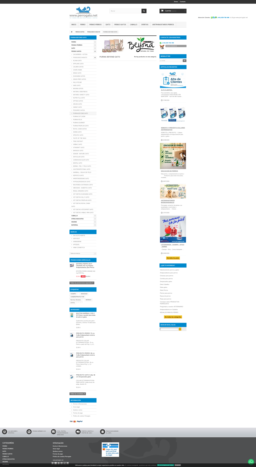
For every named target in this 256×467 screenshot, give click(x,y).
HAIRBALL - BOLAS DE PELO (82, 172)
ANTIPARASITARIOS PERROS (163, 24)
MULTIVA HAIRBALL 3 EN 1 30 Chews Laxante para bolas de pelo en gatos (86, 315)
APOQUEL (76, 244)
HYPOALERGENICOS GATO (81, 181)
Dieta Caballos (164, 284)
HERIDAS (88, 300)
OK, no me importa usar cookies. (166, 465)
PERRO (82, 24)
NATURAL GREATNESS (80, 91)
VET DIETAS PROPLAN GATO (82, 200)
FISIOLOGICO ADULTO (80, 57)
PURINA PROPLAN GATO (80, 126)
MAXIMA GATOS (78, 88)
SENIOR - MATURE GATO (81, 153)
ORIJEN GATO (77, 104)
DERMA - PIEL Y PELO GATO (82, 166)
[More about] (78, 293)
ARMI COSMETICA (79, 247)
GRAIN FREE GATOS (79, 79)
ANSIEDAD (84, 294)
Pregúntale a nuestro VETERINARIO (171, 306)
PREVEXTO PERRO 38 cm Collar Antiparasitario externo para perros (85, 355)
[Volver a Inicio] (72, 32)
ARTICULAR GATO (78, 157)
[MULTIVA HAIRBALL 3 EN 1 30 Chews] (72, 315)
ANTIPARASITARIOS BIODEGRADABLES (168, 201)
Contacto (183, 1)
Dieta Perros (164, 290)
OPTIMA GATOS (78, 101)
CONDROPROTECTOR (77, 297)
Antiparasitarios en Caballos (169, 309)
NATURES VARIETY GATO (81, 95)
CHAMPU (73, 294)
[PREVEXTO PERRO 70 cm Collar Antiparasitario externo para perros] (72, 335)
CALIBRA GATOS (78, 67)
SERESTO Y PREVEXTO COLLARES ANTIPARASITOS (173, 129)
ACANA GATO (77, 60)
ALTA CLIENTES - (167, 90)
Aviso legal (76, 407)
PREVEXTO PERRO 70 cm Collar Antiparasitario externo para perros (85, 335)
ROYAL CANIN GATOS (80, 129)
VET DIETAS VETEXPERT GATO (83, 209)
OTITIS (72, 303)
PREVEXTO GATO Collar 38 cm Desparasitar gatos (85, 376)
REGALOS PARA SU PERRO (169, 312)
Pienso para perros (166, 293)
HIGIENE (74, 222)
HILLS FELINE (77, 82)
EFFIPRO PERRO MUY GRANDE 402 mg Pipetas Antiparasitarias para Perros (85, 265)
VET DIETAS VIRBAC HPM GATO (83, 212)
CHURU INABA (77, 70)
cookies (84, 465)
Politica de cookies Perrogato (81, 416)
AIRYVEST (76, 238)
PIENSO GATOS (120, 24)
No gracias (177, 465)
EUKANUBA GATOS (79, 76)
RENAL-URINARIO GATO (80, 191)
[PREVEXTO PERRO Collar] (72, 355)
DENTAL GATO (77, 163)
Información (76, 400)
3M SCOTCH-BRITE (79, 235)
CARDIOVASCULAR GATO (81, 160)
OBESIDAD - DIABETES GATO (82, 188)
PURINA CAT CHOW (79, 116)
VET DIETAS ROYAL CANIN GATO (80, 205)
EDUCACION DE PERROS (169, 171)
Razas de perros (165, 296)
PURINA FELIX (77, 119)
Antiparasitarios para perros (169, 273)
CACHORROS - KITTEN (80, 54)
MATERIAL (74, 225)
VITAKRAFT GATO (78, 147)
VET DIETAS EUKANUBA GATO (82, 194)
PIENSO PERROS (96, 24)
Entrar (176, 1)
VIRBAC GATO (77, 144)
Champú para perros (166, 275)
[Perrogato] (88, 12)
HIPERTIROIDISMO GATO (81, 178)
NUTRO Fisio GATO (79, 98)
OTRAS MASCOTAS (77, 219)
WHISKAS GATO (78, 150)
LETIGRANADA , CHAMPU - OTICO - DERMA (172, 245)
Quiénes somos (77, 410)
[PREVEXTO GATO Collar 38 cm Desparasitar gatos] (72, 376)
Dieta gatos (163, 287)
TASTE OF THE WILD (79, 138)
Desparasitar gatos (166, 281)
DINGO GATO (77, 73)
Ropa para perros (165, 299)
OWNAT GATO (77, 107)
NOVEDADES (75, 309)
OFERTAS (144, 24)
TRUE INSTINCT (78, 141)
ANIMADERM (77, 241)
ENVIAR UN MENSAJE (171, 46)
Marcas (74, 232)
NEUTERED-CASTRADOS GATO (83, 185)
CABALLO (133, 24)
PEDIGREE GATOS (79, 110)
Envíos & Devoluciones (80, 404)
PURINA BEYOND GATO (80, 113)
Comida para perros (166, 278)
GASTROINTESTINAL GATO (81, 169)
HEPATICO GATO (78, 175)
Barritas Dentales (75, 300)
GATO (108, 24)
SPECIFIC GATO (78, 135)
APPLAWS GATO (78, 63)
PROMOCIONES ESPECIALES (80, 260)
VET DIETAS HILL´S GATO (81, 197)
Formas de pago (78, 413)
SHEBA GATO (77, 132)
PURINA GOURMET (79, 122)
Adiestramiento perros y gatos (169, 270)
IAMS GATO (76, 85)
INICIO (74, 24)
